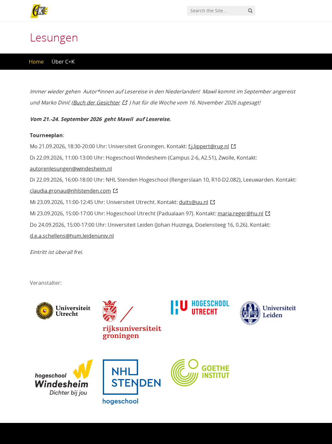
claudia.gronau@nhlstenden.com (70, 190)
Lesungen (54, 37)
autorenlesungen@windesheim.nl (71, 168)
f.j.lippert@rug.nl (208, 146)
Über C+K (63, 61)
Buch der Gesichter (96, 102)
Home (36, 61)
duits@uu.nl (193, 202)
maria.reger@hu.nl (240, 213)
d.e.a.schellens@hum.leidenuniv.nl (72, 235)
